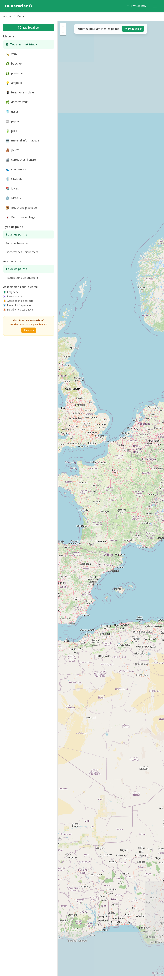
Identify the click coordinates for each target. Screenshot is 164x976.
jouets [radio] (12, 150)
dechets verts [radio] (17, 102)
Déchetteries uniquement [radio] (22, 252)
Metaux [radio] (13, 198)
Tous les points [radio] (16, 234)
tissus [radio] (12, 111)
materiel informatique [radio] (22, 140)
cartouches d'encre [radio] (21, 159)
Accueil (7, 16)
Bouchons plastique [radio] (21, 207)
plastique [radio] (14, 73)
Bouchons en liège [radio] (20, 217)
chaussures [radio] (16, 169)
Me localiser (31, 27)
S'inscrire (29, 330)
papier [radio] (12, 121)
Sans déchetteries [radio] (17, 243)
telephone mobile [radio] (20, 92)
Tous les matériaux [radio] (21, 44)
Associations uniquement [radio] (22, 278)
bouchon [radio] (14, 63)
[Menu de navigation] (154, 6)
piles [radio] (11, 131)
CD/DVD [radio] (14, 179)
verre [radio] (12, 54)
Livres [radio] (12, 188)
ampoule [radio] (14, 83)
